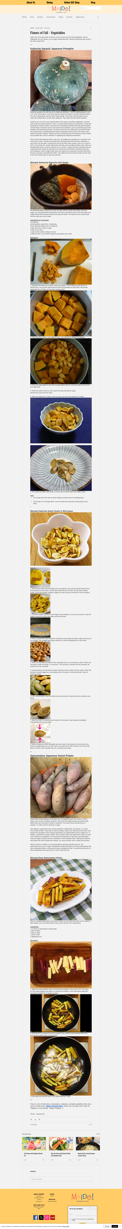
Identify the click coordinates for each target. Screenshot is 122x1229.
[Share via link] (39, 1119)
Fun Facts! (69, 17)
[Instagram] (46, 1217)
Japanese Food (80, 17)
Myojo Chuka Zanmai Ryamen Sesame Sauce (86, 1154)
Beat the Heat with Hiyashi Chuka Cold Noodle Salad (60, 1154)
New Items (40, 17)
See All (98, 1134)
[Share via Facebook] (31, 1119)
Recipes (61, 17)
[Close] (120, 1226)
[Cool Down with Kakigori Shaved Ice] (34, 1143)
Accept (115, 1226)
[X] (41, 1217)
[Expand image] (40, 578)
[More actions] (91, 28)
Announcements (50, 17)
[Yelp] (52, 1217)
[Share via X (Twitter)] (35, 1119)
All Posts (24, 17)
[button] (98, 17)
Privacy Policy (65, 1226)
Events (32, 17)
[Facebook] (35, 1217)
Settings (107, 1226)
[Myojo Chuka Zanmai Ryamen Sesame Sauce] (88, 1143)
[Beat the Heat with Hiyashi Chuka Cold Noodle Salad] (61, 1143)
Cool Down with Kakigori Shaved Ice (33, 1154)
